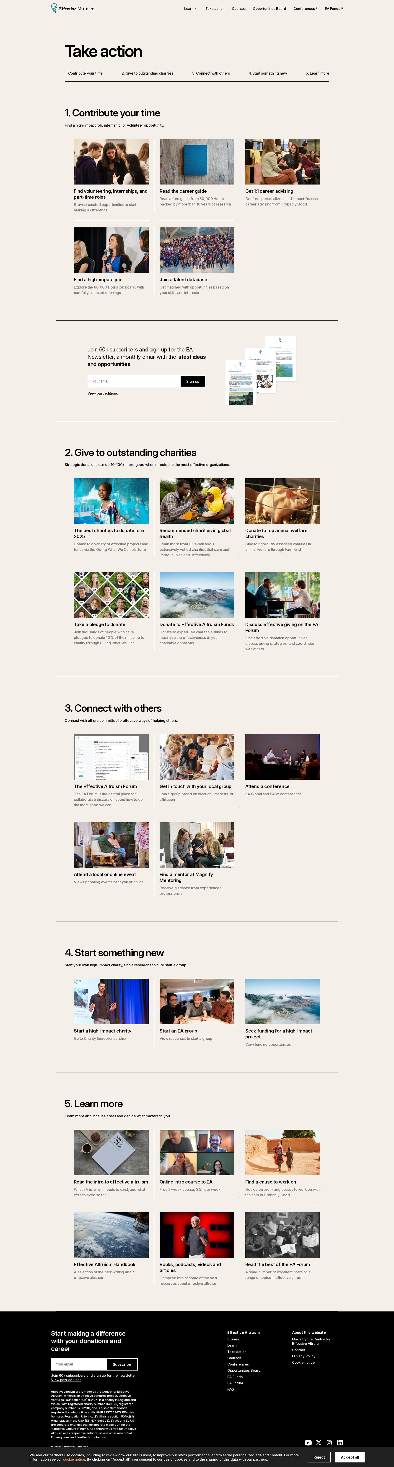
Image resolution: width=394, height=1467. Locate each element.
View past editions (103, 393)
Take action (215, 8)
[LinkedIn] (340, 1444)
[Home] (72, 8)
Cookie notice (303, 1362)
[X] (318, 1444)
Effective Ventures (93, 1395)
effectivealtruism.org (65, 1391)
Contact (298, 1350)
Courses (239, 8)
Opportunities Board (269, 8)
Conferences (304, 8)
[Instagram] (329, 1444)
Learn (232, 1345)
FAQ (230, 1389)
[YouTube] (308, 1444)
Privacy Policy (304, 1356)
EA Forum (235, 1383)
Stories (233, 1339)
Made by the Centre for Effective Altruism (311, 1341)
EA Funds (332, 8)
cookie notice (74, 1459)
